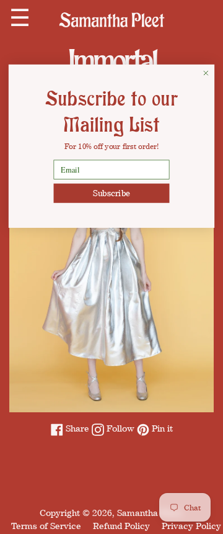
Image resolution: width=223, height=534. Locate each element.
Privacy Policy (191, 525)
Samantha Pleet (149, 512)
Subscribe (111, 193)
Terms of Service (46, 525)
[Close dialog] (206, 73)
